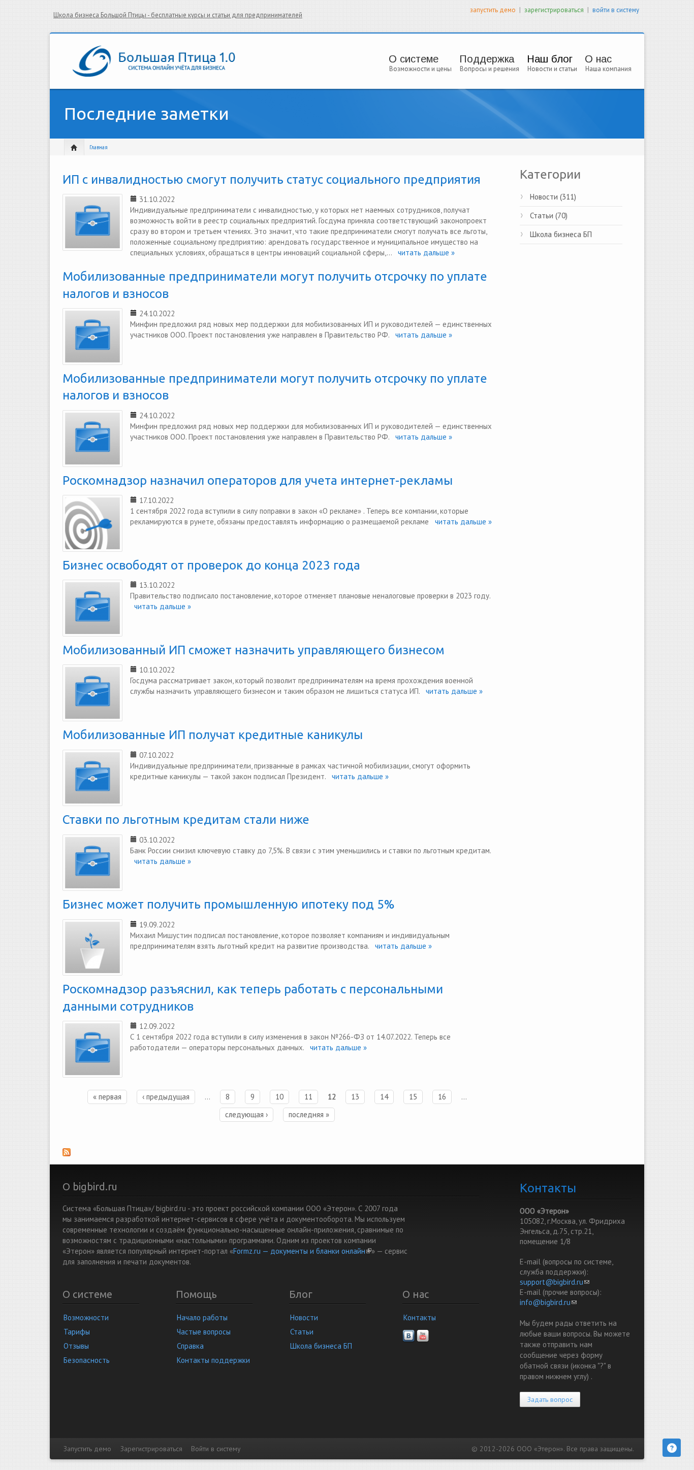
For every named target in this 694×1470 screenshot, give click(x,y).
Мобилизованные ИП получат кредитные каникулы (212, 735)
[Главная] (154, 60)
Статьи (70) (548, 215)
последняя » (309, 1114)
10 (279, 1096)
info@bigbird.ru (548, 1302)
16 (442, 1096)
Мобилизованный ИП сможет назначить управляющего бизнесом (253, 650)
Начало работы (202, 1317)
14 (384, 1096)
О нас (598, 59)
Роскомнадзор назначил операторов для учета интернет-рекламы (257, 480)
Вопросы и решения (489, 68)
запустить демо (493, 10)
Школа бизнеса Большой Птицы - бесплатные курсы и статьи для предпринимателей (177, 15)
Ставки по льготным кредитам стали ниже (185, 819)
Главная (98, 147)
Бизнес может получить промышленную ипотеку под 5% (228, 904)
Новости (304, 1317)
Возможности (86, 1317)
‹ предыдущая (166, 1096)
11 (308, 1096)
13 (355, 1096)
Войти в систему (215, 1448)
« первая (107, 1096)
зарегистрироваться (554, 10)
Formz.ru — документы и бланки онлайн (302, 1251)
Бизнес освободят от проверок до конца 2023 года (211, 565)
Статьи (301, 1332)
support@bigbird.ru (554, 1282)
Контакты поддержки (213, 1360)
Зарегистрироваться (151, 1448)
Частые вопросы (204, 1332)
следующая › (246, 1114)
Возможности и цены (420, 68)
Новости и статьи (552, 68)
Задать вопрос (550, 1399)
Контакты (419, 1317)
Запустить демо (87, 1448)
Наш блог (550, 59)
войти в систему (615, 10)
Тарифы (77, 1332)
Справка (190, 1346)
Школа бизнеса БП (561, 234)
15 (413, 1096)
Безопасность (87, 1360)
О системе (413, 59)
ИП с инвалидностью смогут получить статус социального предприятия (271, 179)
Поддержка (486, 59)
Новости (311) (553, 197)
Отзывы (76, 1346)
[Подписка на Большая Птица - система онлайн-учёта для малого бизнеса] (277, 1155)
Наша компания (608, 68)
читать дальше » (423, 252)
